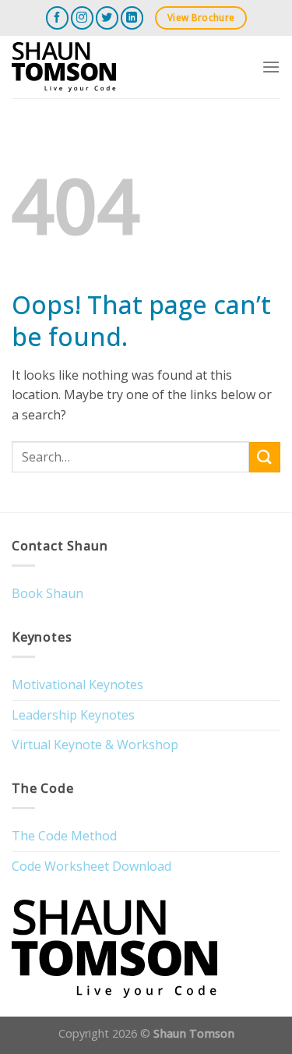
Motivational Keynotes (77, 684)
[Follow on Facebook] (57, 17)
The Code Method (64, 835)
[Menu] (271, 67)
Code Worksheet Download (91, 866)
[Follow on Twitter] (107, 17)
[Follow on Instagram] (82, 17)
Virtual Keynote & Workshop (95, 744)
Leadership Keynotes (73, 714)
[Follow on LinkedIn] (132, 17)
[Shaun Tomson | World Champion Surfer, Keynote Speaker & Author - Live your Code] (89, 67)
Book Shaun (47, 593)
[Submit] (264, 457)
